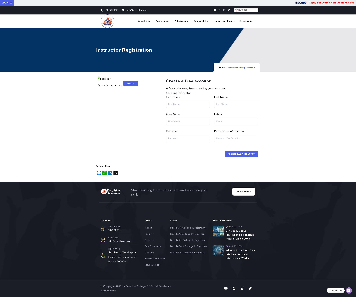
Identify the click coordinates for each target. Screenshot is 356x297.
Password (172, 131)
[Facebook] (219, 10)
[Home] (107, 21)
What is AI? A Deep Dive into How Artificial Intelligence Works (240, 254)
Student (171, 92)
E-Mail (218, 114)
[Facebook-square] (234, 288)
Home (221, 67)
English (243, 10)
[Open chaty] (349, 290)
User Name (173, 114)
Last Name (221, 97)
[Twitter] (229, 10)
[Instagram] (224, 10)
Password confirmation (229, 131)
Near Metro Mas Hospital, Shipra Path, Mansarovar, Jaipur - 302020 (122, 257)
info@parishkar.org (119, 241)
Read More (244, 191)
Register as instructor (241, 154)
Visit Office (114, 249)
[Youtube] (215, 10)
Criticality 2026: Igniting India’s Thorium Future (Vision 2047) (240, 235)
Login (130, 84)
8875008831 (115, 230)
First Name (173, 97)
